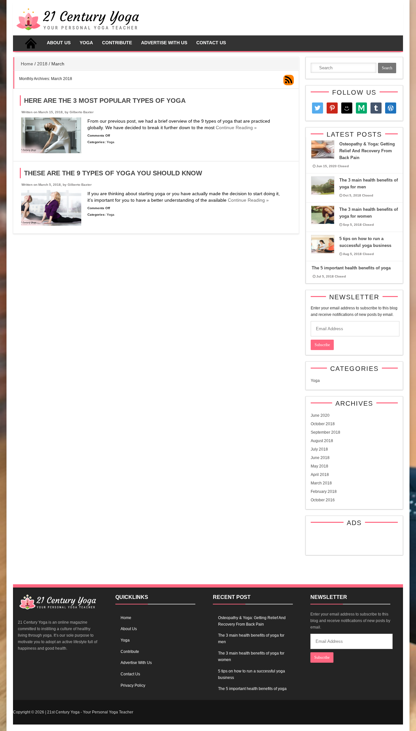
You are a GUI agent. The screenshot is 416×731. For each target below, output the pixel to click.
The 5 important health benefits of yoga (351, 267)
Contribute (117, 42)
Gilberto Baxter (82, 112)
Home (31, 43)
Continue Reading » (235, 127)
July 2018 (319, 449)
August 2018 (322, 441)
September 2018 (325, 432)
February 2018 (324, 491)
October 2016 (323, 500)
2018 (42, 63)
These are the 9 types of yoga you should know (113, 173)
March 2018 (321, 483)
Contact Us (211, 42)
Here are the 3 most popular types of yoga (105, 100)
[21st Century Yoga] (77, 32)
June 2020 (320, 415)
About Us (59, 42)
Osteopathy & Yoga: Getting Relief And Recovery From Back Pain (367, 151)
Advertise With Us (164, 42)
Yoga (86, 42)
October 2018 (323, 424)
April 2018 (320, 474)
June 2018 (320, 457)
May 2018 (319, 466)
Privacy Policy (133, 685)
